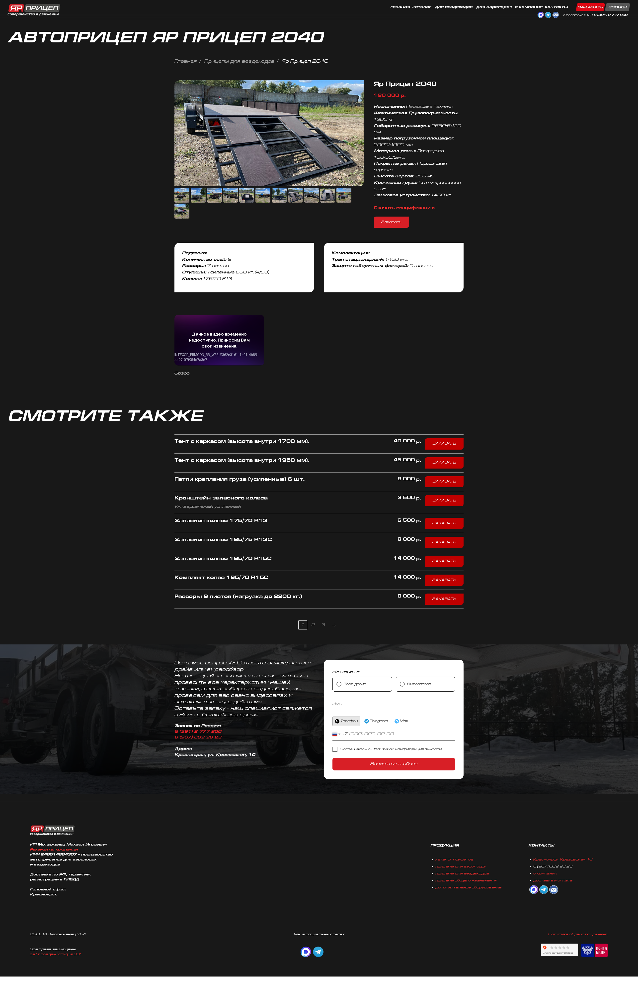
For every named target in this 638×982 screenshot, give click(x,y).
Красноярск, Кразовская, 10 (563, 859)
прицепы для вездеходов (462, 873)
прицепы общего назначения (466, 880)
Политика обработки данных (578, 934)
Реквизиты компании (54, 849)
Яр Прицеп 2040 (305, 61)
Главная (185, 61)
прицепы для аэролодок (460, 866)
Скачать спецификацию (404, 208)
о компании (545, 873)
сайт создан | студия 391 (56, 954)
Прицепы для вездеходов (239, 61)
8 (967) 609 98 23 (197, 737)
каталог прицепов (454, 859)
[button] (603, 7)
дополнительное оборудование (468, 887)
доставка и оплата (552, 880)
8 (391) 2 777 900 (610, 15)
